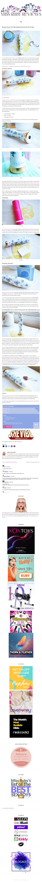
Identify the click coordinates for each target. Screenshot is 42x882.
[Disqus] (21, 479)
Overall (29, 66)
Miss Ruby (20, 441)
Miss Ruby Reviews (21, 10)
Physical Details (5, 66)
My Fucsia (33, 100)
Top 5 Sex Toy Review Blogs (9, 515)
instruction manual (32, 230)
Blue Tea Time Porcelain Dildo (9, 100)
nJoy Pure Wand (12, 360)
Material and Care (17, 66)
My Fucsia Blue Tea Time (17, 101)
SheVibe (31, 401)
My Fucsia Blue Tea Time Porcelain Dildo (11, 395)
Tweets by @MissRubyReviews (8, 808)
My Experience (24, 66)
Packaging (11, 66)
